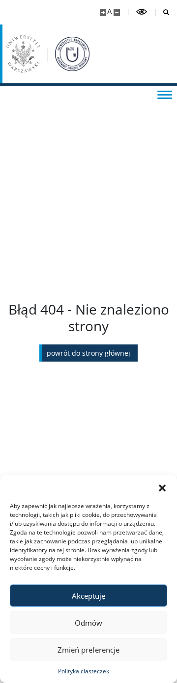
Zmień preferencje (88, 650)
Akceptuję (88, 596)
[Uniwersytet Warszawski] (23, 54)
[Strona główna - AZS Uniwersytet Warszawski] (72, 54)
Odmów (88, 623)
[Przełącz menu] (164, 94)
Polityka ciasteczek (83, 671)
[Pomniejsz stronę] (117, 12)
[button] (162, 487)
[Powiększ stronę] (103, 12)
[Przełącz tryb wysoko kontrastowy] (141, 12)
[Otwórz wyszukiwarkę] (162, 12)
